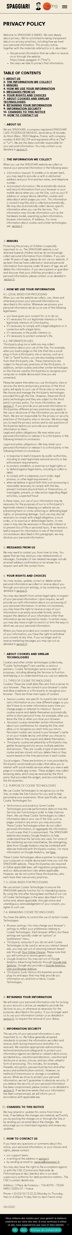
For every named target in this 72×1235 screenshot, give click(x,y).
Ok (15, 1230)
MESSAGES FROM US (21, 92)
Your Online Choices (33, 952)
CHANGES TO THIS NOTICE (26, 112)
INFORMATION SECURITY (24, 108)
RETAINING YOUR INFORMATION (29, 105)
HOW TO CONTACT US (22, 115)
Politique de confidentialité (45, 1230)
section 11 (21, 149)
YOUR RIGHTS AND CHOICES (26, 95)
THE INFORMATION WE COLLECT (29, 82)
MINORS (12, 85)
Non (23, 1230)
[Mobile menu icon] (65, 6)
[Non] (67, 1224)
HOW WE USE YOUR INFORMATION (31, 88)
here (52, 852)
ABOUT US (13, 78)
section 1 (43, 1158)
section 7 (17, 226)
